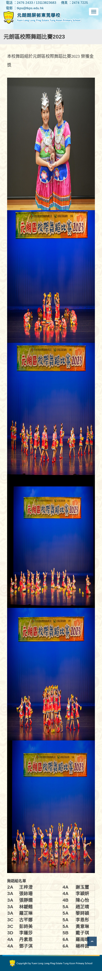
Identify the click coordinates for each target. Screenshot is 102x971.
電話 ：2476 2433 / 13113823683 (31, 2)
